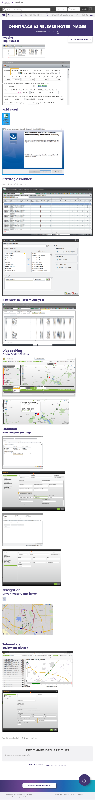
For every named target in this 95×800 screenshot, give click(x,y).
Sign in (84, 9)
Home (13, 15)
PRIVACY (73, 794)
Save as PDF (58, 32)
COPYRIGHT (64, 794)
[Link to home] (12, 3)
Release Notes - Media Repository (63, 15)
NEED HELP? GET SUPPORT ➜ (39, 785)
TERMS (79, 794)
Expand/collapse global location (91, 14)
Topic (42, 765)
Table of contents (81, 40)
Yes (26, 738)
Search (4, 10)
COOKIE (56, 794)
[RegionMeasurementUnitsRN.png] (22, 546)
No (36, 738)
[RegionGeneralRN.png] (22, 468)
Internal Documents (32, 15)
